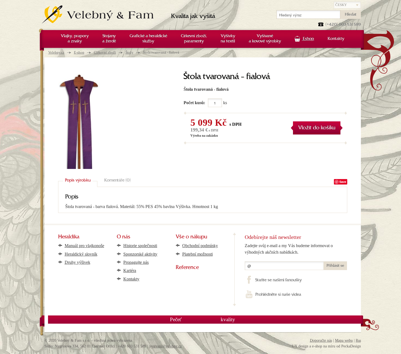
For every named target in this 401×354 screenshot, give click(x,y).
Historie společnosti (140, 245)
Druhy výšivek (77, 262)
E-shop (79, 52)
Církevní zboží (105, 52)
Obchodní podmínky (200, 245)
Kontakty (131, 279)
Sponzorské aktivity (140, 254)
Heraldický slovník (81, 254)
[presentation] (77, 181)
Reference (187, 267)
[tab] (77, 181)
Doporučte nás (321, 340)
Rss (358, 340)
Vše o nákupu (191, 237)
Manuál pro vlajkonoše (84, 245)
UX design (300, 346)
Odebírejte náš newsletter (273, 237)
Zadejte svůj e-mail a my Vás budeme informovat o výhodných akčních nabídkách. (289, 248)
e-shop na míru (323, 346)
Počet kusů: (194, 102)
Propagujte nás (136, 262)
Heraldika (68, 237)
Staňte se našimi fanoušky (278, 280)
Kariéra (129, 270)
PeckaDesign (351, 346)
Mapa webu (344, 340)
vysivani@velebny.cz (165, 346)
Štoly (129, 52)
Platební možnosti (197, 254)
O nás (123, 237)
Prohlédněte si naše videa (278, 294)
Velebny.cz (56, 52)
